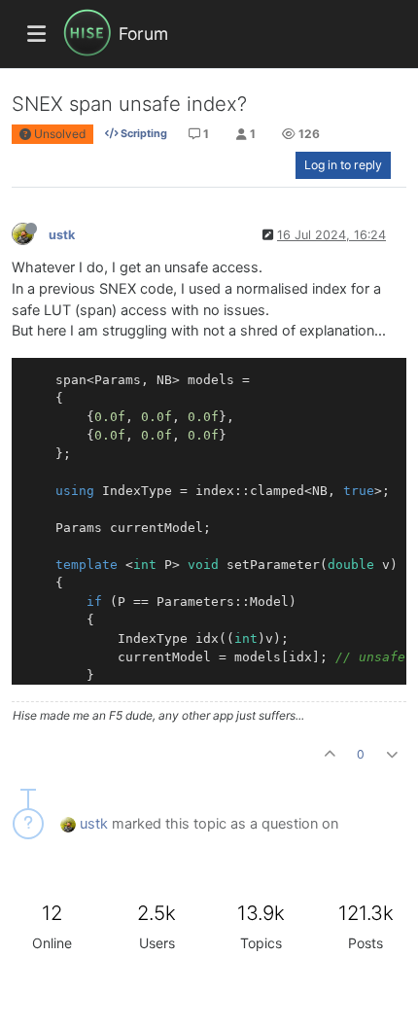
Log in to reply (343, 165)
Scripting (142, 133)
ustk (62, 235)
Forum (143, 33)
